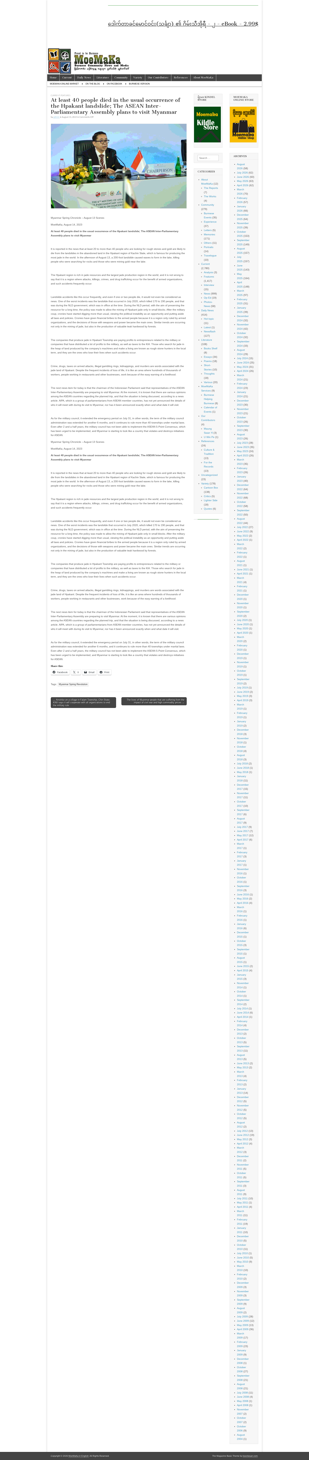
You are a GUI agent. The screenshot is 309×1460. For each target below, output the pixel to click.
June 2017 (243, 831)
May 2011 (242, 1202)
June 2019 (243, 691)
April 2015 (242, 970)
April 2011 (242, 1206)
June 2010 (243, 1257)
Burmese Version (139, 84)
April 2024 (242, 371)
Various (208, 382)
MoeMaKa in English (78, 1456)
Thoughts (209, 373)
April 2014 (242, 1016)
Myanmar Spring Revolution (73, 684)
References (181, 77)
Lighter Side (210, 500)
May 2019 (242, 696)
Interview (209, 285)
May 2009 (242, 1325)
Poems (208, 361)
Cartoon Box (211, 487)
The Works (210, 196)
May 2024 (242, 366)
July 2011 (242, 1198)
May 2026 (242, 181)
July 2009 (242, 1316)
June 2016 (243, 894)
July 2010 (242, 1253)
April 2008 (242, 1405)
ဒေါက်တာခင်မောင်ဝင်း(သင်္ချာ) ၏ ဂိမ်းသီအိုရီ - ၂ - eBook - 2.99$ (183, 24)
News (207, 293)
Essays (208, 356)
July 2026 (242, 172)
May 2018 (242, 772)
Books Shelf (210, 348)
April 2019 (242, 700)
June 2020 (243, 624)
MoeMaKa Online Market (64, 84)
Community (121, 77)
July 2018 (242, 763)
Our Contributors (158, 77)
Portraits (208, 247)
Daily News (84, 77)
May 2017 (242, 835)
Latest (207, 327)
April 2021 (242, 573)
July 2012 (242, 1130)
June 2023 (243, 447)
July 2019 (242, 687)
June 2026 (243, 176)
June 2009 (243, 1320)
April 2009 (242, 1329)
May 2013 (242, 1067)
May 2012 (242, 1139)
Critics (207, 496)
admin (56, 117)
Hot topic (209, 318)
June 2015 (243, 966)
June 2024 (243, 362)
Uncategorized (209, 475)
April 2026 (242, 185)
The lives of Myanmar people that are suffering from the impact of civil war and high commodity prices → (155, 701)
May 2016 (242, 898)
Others (208, 242)
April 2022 (242, 539)
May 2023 (242, 451)
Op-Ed (207, 297)
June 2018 (243, 767)
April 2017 (242, 839)
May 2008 (242, 1401)
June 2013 (243, 1063)
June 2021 (243, 569)
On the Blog (92, 84)
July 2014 (242, 1008)
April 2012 (242, 1143)
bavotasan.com (250, 1456)
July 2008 (242, 1392)
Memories (209, 234)
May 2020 (242, 628)
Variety (137, 77)
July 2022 (242, 527)
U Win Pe (209, 437)
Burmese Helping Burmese (209, 399)
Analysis (208, 272)
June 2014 (243, 1012)
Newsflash (209, 331)
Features (65, 95)
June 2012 (243, 1135)
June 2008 (243, 1396)
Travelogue (210, 255)
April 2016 (242, 902)
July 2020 (242, 620)
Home (53, 77)
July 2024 (242, 358)
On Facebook (114, 84)
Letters (208, 230)
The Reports (211, 188)
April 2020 (242, 632)
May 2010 (242, 1261)
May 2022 (242, 535)
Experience (210, 221)
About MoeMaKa (203, 77)
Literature (103, 77)
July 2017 (242, 827)
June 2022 (243, 531)
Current (67, 77)
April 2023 (242, 455)
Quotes (208, 508)
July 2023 (242, 442)
